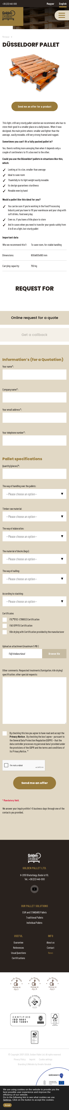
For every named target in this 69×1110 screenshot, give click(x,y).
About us (51, 942)
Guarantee (18, 942)
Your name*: (8, 366)
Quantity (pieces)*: (11, 465)
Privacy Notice (17, 736)
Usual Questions (18, 952)
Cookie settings (45, 1059)
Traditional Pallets (34, 917)
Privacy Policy (20, 1059)
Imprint (32, 1059)
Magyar (50, 3)
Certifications (18, 958)
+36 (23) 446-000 (9, 3)
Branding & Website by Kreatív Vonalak (34, 1064)
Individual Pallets (34, 922)
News (50, 952)
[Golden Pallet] (34, 858)
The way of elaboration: (13, 528)
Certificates (8, 613)
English (63, 3)
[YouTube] (34, 889)
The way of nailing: (11, 570)
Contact (50, 947)
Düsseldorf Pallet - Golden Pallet (8, 15)
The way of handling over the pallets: (19, 486)
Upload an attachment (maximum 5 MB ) (20, 646)
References (18, 947)
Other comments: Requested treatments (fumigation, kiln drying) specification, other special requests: (32, 672)
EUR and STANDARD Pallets (34, 912)
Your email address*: (12, 409)
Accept (7, 1105)
